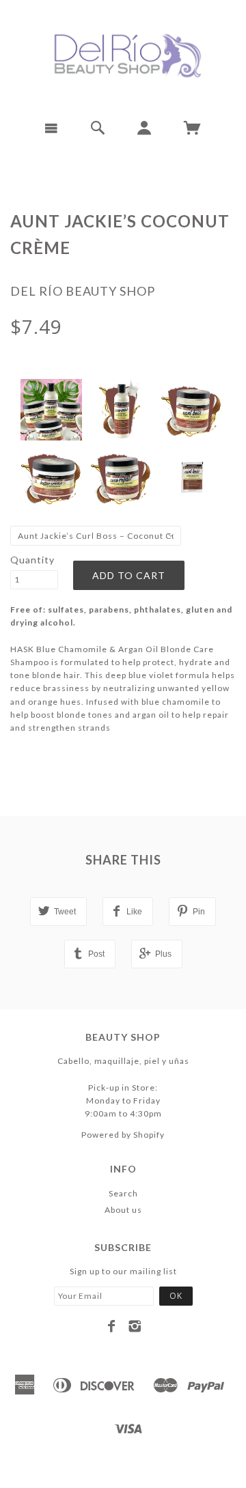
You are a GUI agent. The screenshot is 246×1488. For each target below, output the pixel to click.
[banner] (123, 54)
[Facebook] (112, 1326)
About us (123, 1210)
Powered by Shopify (123, 1134)
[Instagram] (135, 1326)
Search (123, 1193)
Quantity (32, 559)
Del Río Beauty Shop (82, 290)
